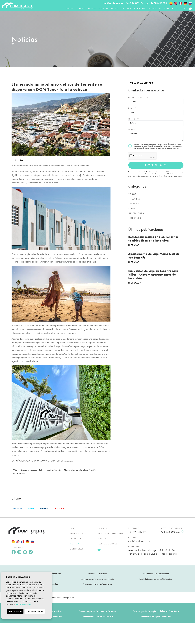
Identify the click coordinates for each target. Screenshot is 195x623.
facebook (17, 509)
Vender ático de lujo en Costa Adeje (155, 616)
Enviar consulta (155, 165)
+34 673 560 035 (170, 532)
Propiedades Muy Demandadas (156, 573)
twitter (31, 509)
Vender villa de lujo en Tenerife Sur (98, 616)
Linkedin (45, 509)
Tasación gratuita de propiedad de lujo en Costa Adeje (156, 611)
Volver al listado (141, 83)
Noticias (164, 8)
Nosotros (135, 218)
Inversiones (136, 213)
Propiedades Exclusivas (97, 573)
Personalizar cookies (35, 611)
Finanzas (134, 199)
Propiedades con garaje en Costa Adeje (155, 579)
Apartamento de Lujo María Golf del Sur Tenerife (154, 255)
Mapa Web (69, 597)
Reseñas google (107, 544)
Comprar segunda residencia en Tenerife (97, 579)
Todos (132, 194)
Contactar (178, 8)
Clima (132, 208)
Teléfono (133, 119)
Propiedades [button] (95, 8)
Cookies (58, 597)
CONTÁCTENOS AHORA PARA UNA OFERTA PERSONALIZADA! (42, 460)
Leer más (134, 245)
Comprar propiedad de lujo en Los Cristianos (97, 611)
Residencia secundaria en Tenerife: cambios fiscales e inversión (153, 238)
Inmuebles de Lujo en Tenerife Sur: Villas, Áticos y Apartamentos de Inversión (153, 274)
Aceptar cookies (15, 611)
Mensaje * (134, 130)
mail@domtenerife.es (113, 2)
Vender (152, 8)
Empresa (80, 8)
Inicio (69, 8)
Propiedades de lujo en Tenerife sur (97, 584)
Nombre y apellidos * (140, 97)
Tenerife (134, 203)
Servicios (139, 8)
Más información (23, 604)
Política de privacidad (154, 146)
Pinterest (60, 509)
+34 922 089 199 (134, 2)
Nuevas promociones (119, 8)
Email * (132, 108)
